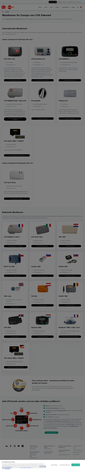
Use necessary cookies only (65, 464)
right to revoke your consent (26, 467)
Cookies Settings (54, 464)
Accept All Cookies (75, 464)
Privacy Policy (7, 468)
